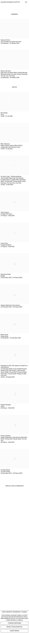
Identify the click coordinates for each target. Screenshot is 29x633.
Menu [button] (26, 2)
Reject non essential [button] (14, 627)
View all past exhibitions (14, 486)
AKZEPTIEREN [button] (14, 630)
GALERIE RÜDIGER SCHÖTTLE (10, 2)
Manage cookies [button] (14, 623)
